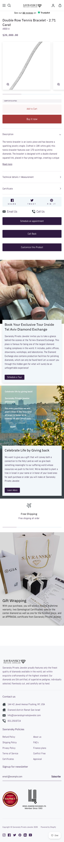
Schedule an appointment (32, 221)
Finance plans (39, 748)
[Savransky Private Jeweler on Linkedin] (25, 835)
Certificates (10, 101)
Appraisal (37, 759)
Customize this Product (32, 247)
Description (7, 134)
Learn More (12, 490)
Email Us (12, 211)
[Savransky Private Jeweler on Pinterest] (19, 835)
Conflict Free (39, 753)
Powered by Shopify (48, 827)
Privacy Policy (8, 748)
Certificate (7, 188)
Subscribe (56, 776)
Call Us (41, 211)
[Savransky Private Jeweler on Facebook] (9, 835)
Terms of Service (10, 753)
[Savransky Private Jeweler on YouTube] (30, 835)
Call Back (32, 233)
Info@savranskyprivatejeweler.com (24, 715)
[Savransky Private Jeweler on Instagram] (4, 835)
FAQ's (36, 742)
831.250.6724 (14, 720)
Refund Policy (8, 736)
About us (37, 736)
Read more (7, 164)
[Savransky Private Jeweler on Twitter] (14, 835)
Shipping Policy (9, 742)
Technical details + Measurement (18, 177)
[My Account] (53, 5)
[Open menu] (4, 5)
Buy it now (32, 119)
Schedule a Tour (14, 377)
